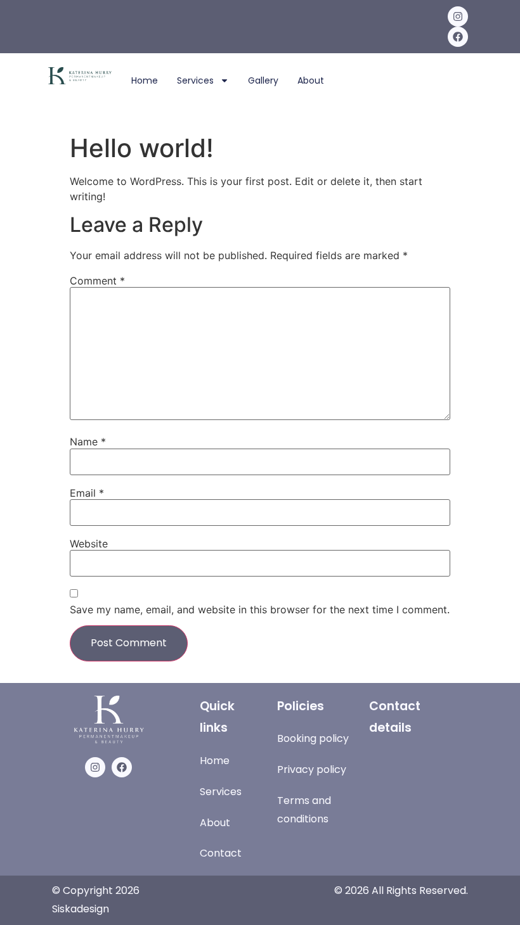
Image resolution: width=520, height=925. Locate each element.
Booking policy (313, 738)
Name (88, 442)
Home (144, 80)
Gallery (263, 80)
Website (89, 544)
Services (195, 80)
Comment (97, 281)
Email (87, 493)
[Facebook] (458, 37)
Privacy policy (311, 769)
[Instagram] (458, 16)
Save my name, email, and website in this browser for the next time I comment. (260, 609)
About (310, 80)
